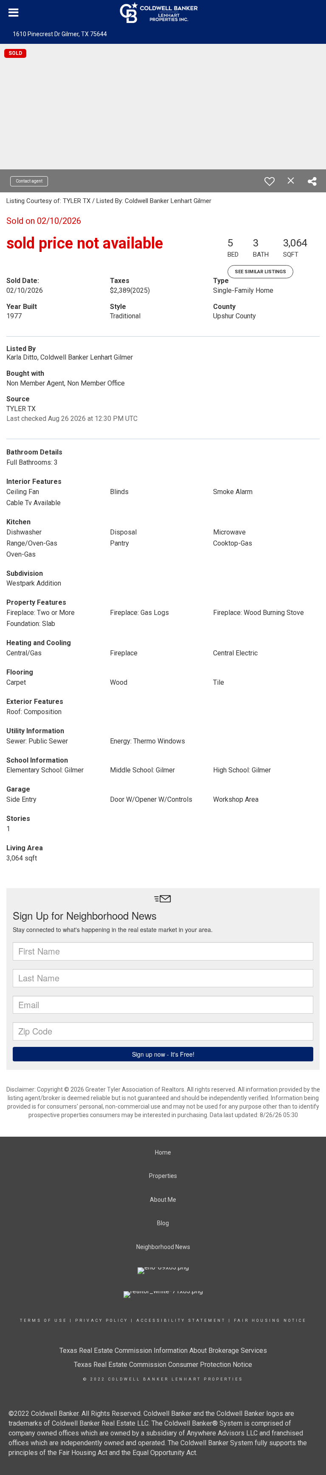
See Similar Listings (260, 271)
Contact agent (29, 181)
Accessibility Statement (181, 1320)
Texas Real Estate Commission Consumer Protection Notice (163, 1365)
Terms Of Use (43, 1320)
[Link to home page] (163, 13)
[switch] (269, 181)
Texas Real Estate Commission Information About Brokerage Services (163, 1350)
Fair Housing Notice (270, 1320)
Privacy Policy (101, 1320)
